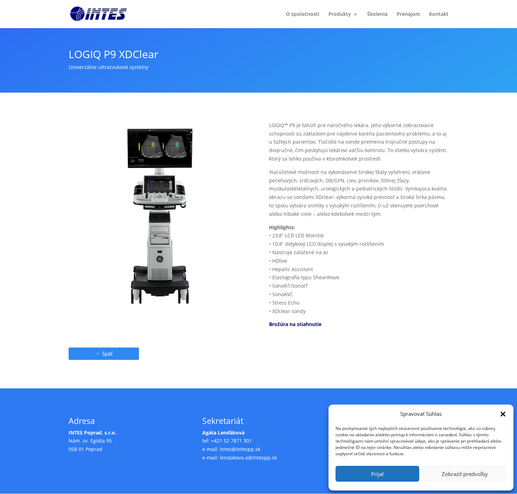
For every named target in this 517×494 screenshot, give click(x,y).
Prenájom (408, 14)
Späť (107, 353)
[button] (502, 414)
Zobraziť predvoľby (465, 473)
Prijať (377, 473)
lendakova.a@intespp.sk (248, 457)
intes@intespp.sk (240, 449)
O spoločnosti (302, 14)
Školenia (377, 14)
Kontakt (438, 14)
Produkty (339, 14)
